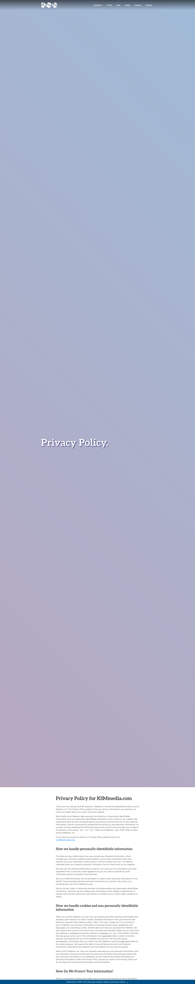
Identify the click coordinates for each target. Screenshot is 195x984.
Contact (149, 5)
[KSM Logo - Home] (54, 5)
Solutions (97, 5)
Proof (109, 5)
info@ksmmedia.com (65, 840)
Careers (138, 5)
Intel (118, 5)
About (127, 5)
